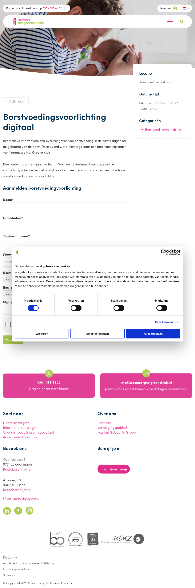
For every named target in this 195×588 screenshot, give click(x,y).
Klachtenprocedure (16, 569)
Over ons (105, 422)
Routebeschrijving (17, 469)
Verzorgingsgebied (112, 427)
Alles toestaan (153, 333)
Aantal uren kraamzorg (21, 437)
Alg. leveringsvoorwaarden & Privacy (28, 563)
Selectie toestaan (97, 333)
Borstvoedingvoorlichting (163, 129)
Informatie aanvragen (20, 427)
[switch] (76, 308)
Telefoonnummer (16, 236)
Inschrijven (109, 469)
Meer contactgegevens (21, 498)
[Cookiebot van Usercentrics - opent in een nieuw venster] (163, 252)
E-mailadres (13, 217)
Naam (8, 199)
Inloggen (165, 8)
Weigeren (42, 333)
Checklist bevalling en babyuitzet (28, 432)
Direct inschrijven (16, 422)
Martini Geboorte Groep (117, 432)
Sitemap (9, 575)
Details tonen (164, 322)
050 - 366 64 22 (52, 8)
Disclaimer (10, 557)
